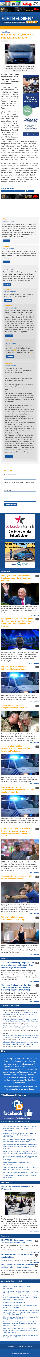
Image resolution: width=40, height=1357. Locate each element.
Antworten (6, 240)
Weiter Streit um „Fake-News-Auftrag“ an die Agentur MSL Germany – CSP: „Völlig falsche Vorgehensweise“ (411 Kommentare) (21, 1312)
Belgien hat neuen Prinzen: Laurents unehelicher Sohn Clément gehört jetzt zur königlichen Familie (20, 1152)
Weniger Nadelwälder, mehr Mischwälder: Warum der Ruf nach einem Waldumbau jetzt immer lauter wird (20, 1027)
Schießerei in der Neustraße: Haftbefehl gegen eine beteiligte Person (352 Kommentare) (20, 1336)
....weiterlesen (34, 615)
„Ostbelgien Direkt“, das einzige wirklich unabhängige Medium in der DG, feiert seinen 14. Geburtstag (20, 1013)
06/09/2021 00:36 (10, 292)
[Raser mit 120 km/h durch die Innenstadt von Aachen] (20, 54)
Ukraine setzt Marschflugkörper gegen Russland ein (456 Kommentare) (20, 1306)
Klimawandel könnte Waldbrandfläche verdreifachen (16, 1163)
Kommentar (7, 490)
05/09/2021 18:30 (8, 249)
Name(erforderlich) (10, 475)
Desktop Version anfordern (20, 1353)
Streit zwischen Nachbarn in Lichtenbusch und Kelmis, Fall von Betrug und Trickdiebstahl (20, 1168)
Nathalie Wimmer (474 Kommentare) (15, 1302)
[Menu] (2, 28)
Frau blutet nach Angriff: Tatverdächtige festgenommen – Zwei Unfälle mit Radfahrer (19, 1140)
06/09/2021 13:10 (11, 366)
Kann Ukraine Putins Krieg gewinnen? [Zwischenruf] (21, 1172)
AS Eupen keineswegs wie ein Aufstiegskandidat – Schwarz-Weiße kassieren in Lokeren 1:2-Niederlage (20, 1157)
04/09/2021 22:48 (8, 221)
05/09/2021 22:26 (9, 269)
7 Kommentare (14, 41)
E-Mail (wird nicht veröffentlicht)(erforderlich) (19, 482)
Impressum (11, 1346)
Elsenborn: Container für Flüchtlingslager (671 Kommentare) (18, 1287)
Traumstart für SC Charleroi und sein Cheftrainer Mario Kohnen (19, 1176)
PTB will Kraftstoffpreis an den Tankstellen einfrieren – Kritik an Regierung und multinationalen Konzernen (20, 1020)
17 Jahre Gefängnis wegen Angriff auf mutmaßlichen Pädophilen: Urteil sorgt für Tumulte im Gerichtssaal (20, 1128)
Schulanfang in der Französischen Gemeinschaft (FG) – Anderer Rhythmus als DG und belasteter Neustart (21, 1036)
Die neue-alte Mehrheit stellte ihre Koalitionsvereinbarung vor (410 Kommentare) (20, 1318)
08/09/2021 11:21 (11, 343)
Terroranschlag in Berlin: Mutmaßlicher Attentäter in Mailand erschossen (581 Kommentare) (20, 1292)
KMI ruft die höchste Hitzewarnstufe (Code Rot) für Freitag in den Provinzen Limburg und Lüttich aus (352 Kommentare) (20, 1330)
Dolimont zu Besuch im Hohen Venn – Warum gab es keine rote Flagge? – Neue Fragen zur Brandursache (20, 1135)
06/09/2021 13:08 (11, 308)
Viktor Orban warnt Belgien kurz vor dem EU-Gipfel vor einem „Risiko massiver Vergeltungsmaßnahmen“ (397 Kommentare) (20, 1323)
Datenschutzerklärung (25, 1346)
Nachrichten (5, 32)
